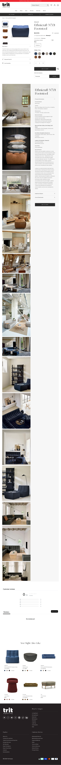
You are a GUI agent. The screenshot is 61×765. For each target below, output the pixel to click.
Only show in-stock (38, 40)
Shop (21, 10)
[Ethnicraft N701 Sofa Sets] (49, 654)
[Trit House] (6, 5)
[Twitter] (4, 717)
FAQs (33, 742)
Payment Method (36, 740)
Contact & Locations (8, 738)
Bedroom (34, 717)
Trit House (10, 758)
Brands (31, 10)
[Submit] (48, 5)
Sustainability (6, 752)
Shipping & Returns (36, 736)
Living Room (35, 713)
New (16, 10)
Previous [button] (13, 44)
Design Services (7, 742)
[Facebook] (8, 717)
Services (38, 10)
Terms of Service (36, 746)
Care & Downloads (39, 197)
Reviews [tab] (7, 612)
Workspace (34, 719)
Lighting (34, 722)
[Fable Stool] (30, 654)
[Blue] (5, 670)
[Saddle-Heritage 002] (27, 670)
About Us (5, 736)
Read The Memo (7, 746)
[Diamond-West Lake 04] (25, 670)
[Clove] (27, 699)
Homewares (35, 724)
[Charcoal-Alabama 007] (23, 670)
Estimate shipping (38, 72)
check (54, 76)
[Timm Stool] (49, 683)
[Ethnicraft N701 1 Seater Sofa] (12, 654)
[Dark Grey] (9, 670)
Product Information (39, 99)
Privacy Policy (35, 750)
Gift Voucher (6, 744)
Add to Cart (45, 68)
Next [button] (27, 44)
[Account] (54, 5)
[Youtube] (11, 717)
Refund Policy (35, 748)
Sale (26, 10)
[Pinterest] (19, 717)
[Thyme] (23, 699)
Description (4, 46)
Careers (5, 750)
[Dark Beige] (7, 670)
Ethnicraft (36, 21)
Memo (44, 10)
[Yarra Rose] (9, 699)
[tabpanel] (30, 625)
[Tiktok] (23, 717)
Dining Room (35, 715)
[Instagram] (15, 717)
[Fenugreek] (25, 699)
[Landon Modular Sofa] (30, 683)
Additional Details (39, 193)
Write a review (54, 611)
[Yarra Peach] (7, 699)
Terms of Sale (35, 744)
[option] (30, 1)
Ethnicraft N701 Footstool (11, 18)
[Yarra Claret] (5, 699)
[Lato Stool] (12, 683)
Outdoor (34, 720)
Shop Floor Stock (7, 748)
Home (3, 18)
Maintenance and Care (37, 738)
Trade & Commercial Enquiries (10, 740)
